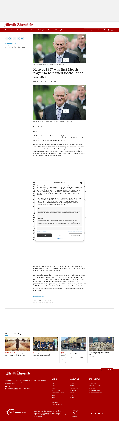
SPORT (53, 388)
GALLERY (54, 395)
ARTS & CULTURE (56, 390)
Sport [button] (19, 30)
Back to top (106, 369)
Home (7, 30)
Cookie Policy (59, 238)
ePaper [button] (50, 30)
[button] (81, 182)
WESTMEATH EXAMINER (94, 390)
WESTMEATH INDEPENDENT (95, 393)
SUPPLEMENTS (55, 400)
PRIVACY (72, 385)
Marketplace (42, 30)
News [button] (13, 30)
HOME (53, 383)
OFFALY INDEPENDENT (94, 388)
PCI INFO (72, 393)
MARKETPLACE (55, 402)
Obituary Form (60, 30)
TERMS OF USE (73, 383)
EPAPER (54, 397)
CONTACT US (73, 397)
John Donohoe (10, 43)
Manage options (75, 235)
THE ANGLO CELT (93, 383)
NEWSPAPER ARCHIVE (57, 404)
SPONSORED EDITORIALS (58, 393)
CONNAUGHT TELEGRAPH (95, 385)
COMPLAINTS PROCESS (76, 400)
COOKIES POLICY (74, 388)
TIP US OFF (73, 395)
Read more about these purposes (75, 231)
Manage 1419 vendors (41, 231)
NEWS (53, 385)
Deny (60, 235)
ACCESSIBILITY (73, 390)
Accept (44, 235)
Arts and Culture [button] (29, 30)
